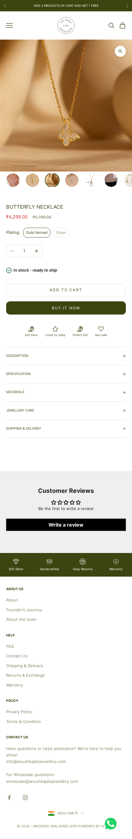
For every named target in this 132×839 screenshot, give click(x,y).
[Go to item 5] (91, 180)
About (12, 599)
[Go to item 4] (72, 180)
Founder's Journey (24, 609)
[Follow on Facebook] (9, 798)
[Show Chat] (112, 823)
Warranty (14, 684)
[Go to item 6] (111, 180)
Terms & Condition (23, 721)
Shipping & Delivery (24, 665)
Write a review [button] (66, 525)
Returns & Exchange (25, 675)
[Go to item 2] (32, 180)
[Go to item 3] (52, 180)
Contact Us (17, 655)
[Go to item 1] (13, 180)
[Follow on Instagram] (25, 798)
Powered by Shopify (96, 826)
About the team (21, 619)
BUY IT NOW (66, 308)
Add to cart (66, 290)
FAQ (10, 646)
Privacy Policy (19, 711)
